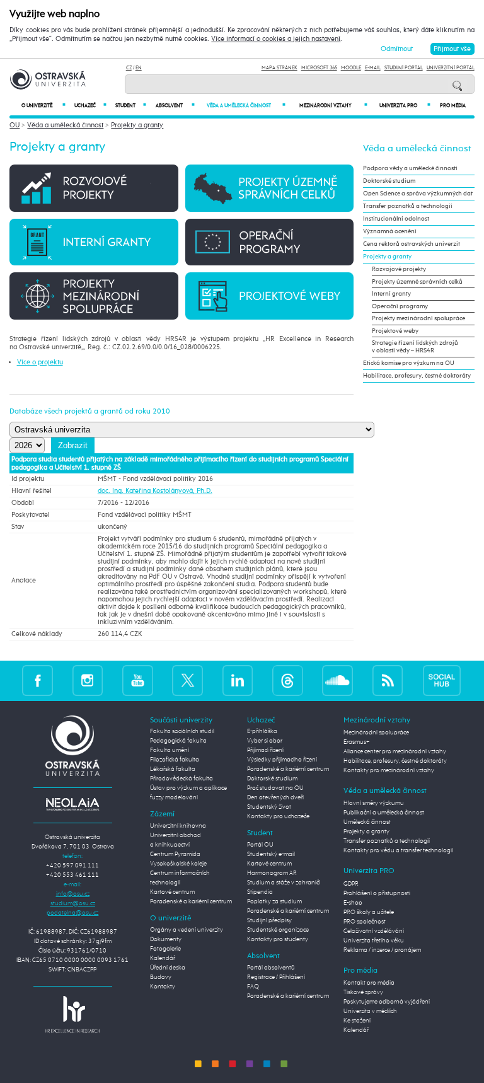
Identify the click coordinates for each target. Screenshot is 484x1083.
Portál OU (260, 845)
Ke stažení (357, 1020)
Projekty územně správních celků (417, 282)
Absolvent (175, 105)
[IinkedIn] (237, 680)
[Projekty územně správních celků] (269, 187)
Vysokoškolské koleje (178, 863)
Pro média (453, 105)
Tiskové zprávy (363, 992)
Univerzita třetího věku (373, 940)
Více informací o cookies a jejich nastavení (275, 39)
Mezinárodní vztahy (333, 105)
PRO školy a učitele (368, 912)
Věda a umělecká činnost (246, 105)
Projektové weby (395, 331)
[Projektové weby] (269, 295)
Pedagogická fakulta (178, 741)
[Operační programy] (269, 241)
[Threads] (287, 680)
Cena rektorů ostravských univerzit (411, 244)
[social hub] (442, 680)
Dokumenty (166, 939)
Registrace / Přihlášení (276, 977)
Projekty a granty (137, 125)
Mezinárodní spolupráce (376, 732)
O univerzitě (43, 105)
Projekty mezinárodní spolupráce (418, 318)
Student (130, 105)
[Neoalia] (72, 804)
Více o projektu (40, 362)
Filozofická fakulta (174, 759)
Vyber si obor (264, 741)
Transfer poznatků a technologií (407, 206)
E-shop (352, 903)
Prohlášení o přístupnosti (376, 893)
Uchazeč (90, 105)
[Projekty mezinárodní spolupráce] (93, 295)
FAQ (253, 986)
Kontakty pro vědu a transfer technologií (398, 850)
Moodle (351, 68)
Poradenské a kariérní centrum (191, 901)
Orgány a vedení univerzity (186, 930)
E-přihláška (262, 731)
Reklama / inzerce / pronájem (382, 950)
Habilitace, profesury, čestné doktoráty (417, 376)
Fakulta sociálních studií (182, 731)
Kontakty (162, 986)
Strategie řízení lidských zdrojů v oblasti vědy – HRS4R (415, 347)
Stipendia (260, 892)
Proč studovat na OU (275, 788)
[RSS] (387, 680)
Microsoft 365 (319, 68)
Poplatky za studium (274, 901)
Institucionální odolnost (396, 219)
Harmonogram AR (272, 873)
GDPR (351, 884)
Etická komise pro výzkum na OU (408, 363)
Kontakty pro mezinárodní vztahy (388, 770)
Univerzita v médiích (370, 1011)
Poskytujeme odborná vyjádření (386, 1002)
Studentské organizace (278, 930)
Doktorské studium (389, 181)
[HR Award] (72, 1014)
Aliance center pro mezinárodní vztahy (394, 751)
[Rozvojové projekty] (93, 187)
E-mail (373, 68)
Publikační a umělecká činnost (383, 812)
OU (14, 125)
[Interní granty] (93, 241)
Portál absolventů (271, 967)
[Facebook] (37, 680)
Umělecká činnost (367, 822)
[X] (187, 680)
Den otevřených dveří (275, 797)
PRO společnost (364, 921)
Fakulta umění (169, 750)
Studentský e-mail (271, 854)
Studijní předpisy (269, 920)
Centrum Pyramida (175, 854)
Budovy (160, 977)
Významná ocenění (390, 231)
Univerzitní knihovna (178, 826)
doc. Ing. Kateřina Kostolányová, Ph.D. (155, 491)
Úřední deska (167, 967)
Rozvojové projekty (399, 269)
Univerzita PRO (405, 105)
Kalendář (162, 958)
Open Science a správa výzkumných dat (418, 193)
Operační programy (400, 306)
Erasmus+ (356, 742)
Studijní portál (403, 68)
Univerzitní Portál (451, 68)
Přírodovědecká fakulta (181, 778)
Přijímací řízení (265, 750)
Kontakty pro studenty (277, 939)
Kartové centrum (172, 892)
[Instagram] (87, 680)
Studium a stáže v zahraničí (283, 882)
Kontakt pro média (369, 983)
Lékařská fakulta (172, 769)
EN (138, 68)
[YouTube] (137, 680)
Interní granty (391, 294)
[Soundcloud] (337, 680)
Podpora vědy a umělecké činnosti (410, 168)
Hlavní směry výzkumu (373, 803)
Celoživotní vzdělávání (373, 931)
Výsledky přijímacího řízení (282, 759)
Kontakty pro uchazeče (278, 816)
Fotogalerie (165, 949)
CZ (129, 68)
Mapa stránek (279, 68)
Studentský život (269, 807)
